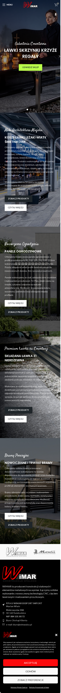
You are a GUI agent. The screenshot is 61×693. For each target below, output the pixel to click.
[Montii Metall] (44, 552)
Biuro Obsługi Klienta (16, 620)
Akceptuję (30, 662)
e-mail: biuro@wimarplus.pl (19, 624)
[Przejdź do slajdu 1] (27, 109)
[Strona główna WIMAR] (19, 573)
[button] (56, 635)
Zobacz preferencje (31, 680)
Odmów (30, 671)
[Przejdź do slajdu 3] (33, 109)
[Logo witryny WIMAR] (30, 5)
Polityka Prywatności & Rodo (39, 687)
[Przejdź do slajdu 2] (30, 109)
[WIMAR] (16, 552)
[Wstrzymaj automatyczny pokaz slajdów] (55, 14)
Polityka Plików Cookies (19, 687)
